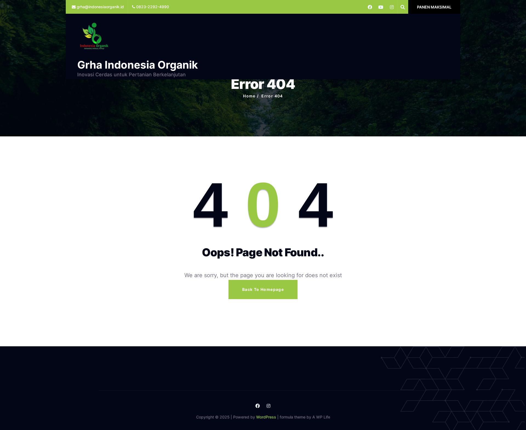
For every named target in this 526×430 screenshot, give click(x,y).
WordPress (266, 417)
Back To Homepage (263, 289)
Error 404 (272, 96)
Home (249, 96)
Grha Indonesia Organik (137, 65)
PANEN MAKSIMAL (434, 7)
